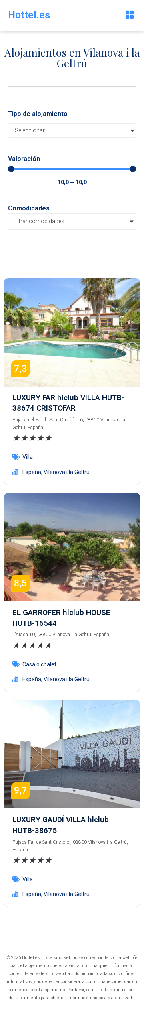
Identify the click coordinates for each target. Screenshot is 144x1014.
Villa (27, 457)
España (31, 472)
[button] (129, 15)
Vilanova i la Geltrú (67, 472)
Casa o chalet (39, 664)
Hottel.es (29, 15)
